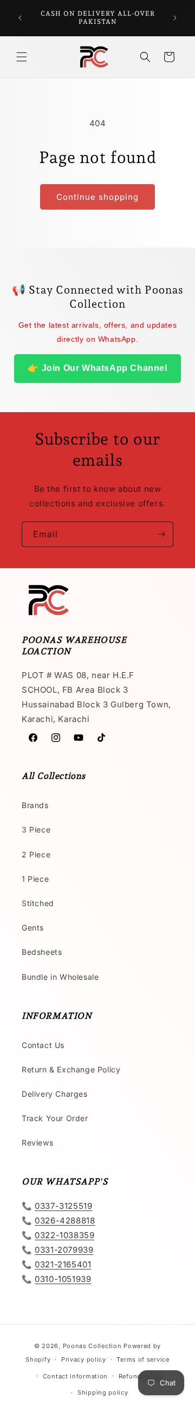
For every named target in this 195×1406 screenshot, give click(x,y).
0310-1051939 (63, 1279)
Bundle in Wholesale (60, 976)
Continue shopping (97, 197)
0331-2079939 (64, 1250)
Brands (35, 805)
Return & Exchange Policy (71, 1069)
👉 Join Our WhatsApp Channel (97, 368)
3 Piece (36, 829)
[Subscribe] (161, 534)
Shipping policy (102, 1392)
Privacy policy (83, 1359)
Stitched (38, 903)
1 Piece (35, 878)
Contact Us (43, 1045)
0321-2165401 (63, 1264)
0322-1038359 (64, 1235)
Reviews (37, 1142)
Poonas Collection (92, 1346)
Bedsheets (42, 951)
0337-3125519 (63, 1206)
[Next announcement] (175, 18)
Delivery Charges (55, 1093)
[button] (22, 57)
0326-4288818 (65, 1220)
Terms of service (142, 1359)
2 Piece (36, 854)
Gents (33, 927)
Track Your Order (55, 1118)
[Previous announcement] (20, 18)
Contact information (75, 1376)
